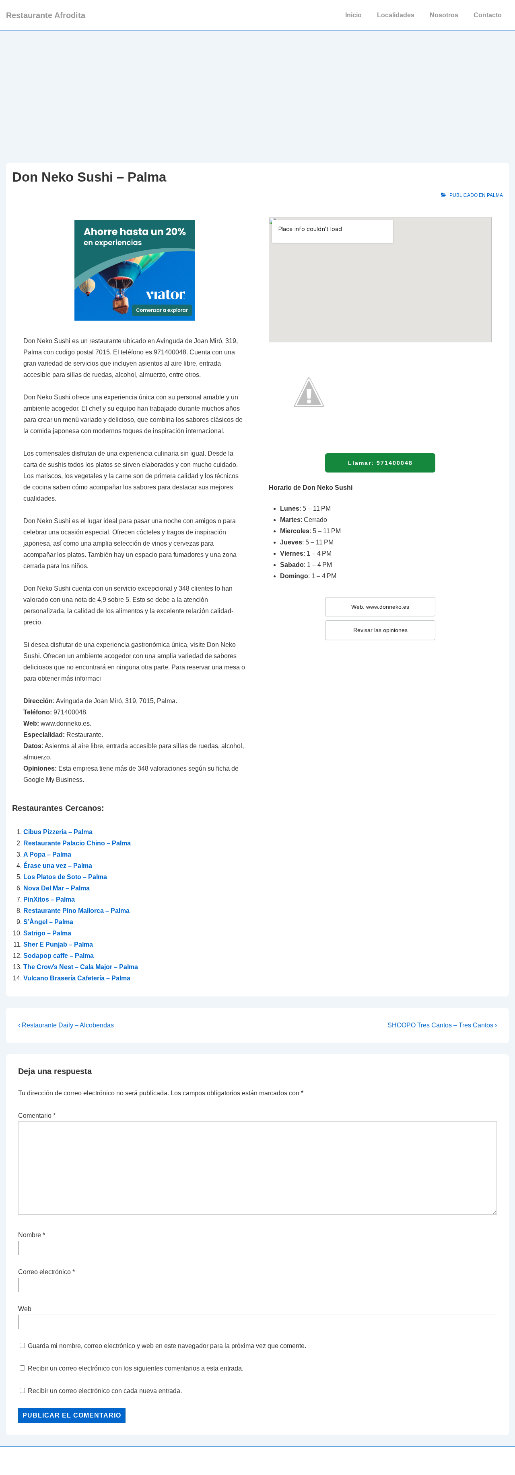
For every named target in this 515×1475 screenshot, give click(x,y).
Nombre (29, 1235)
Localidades (395, 15)
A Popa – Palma (47, 854)
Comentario (37, 1115)
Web (24, 1308)
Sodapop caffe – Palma (58, 955)
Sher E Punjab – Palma (58, 944)
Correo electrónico (44, 1271)
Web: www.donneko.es (380, 607)
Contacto (488, 15)
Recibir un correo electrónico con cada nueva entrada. (105, 1390)
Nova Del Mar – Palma (56, 888)
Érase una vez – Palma (57, 865)
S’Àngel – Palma (48, 922)
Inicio (353, 15)
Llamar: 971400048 (380, 463)
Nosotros (444, 15)
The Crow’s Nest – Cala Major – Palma (80, 967)
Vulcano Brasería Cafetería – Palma (76, 978)
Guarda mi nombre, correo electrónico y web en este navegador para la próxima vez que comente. (167, 1345)
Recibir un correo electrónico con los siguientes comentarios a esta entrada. (135, 1368)
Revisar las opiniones (380, 630)
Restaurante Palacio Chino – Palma (77, 843)
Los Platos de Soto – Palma (65, 877)
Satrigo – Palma (47, 933)
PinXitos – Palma (49, 899)
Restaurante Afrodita (45, 15)
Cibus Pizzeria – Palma (58, 832)
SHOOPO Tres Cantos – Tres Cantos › (442, 1025)
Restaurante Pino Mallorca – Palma (76, 910)
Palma (495, 195)
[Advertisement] (257, 91)
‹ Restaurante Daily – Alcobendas (66, 1025)
